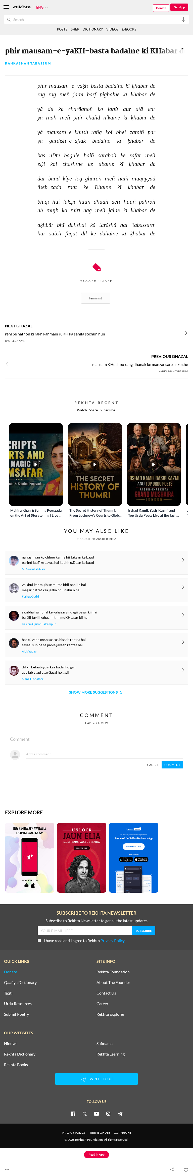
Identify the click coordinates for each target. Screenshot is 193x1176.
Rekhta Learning (110, 1054)
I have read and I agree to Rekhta (84, 940)
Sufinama (104, 1043)
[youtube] (96, 1113)
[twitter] (85, 1113)
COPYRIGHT (122, 1132)
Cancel (153, 765)
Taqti (8, 993)
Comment (172, 765)
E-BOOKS (129, 29)
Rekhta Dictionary (19, 1054)
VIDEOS (112, 29)
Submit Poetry (16, 1014)
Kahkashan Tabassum (28, 63)
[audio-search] (183, 19)
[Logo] (22, 7)
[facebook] (73, 1113)
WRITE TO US (102, 1079)
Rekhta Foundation (113, 972)
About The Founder (113, 982)
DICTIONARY (93, 29)
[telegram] (120, 1113)
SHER (75, 29)
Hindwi (10, 1043)
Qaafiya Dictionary (20, 982)
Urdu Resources (18, 1004)
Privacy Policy (113, 940)
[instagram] (108, 1113)
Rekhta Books (16, 1065)
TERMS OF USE (99, 1132)
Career (102, 1004)
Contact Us (106, 993)
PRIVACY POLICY (74, 1132)
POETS (62, 29)
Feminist (95, 298)
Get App (179, 7)
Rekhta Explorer (110, 1014)
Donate (161, 8)
